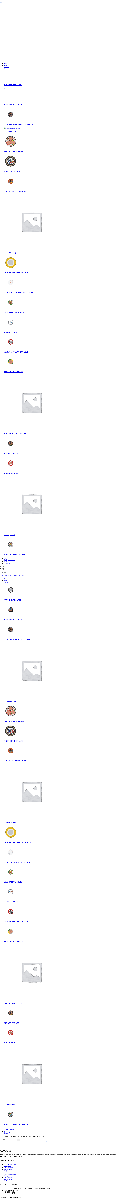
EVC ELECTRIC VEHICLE (15, 151)
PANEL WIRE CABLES (13, 372)
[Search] (18, 1140)
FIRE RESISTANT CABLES (15, 191)
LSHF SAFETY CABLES (14, 312)
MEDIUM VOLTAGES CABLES (16, 352)
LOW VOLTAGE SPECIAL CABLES (18, 292)
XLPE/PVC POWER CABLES (16, 555)
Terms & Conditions (10, 1164)
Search (2, 566)
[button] (0, 1201)
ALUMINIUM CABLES (13, 85)
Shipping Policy (8, 1167)
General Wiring (10, 253)
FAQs (5, 1171)
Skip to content (4, 1)
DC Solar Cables (10, 132)
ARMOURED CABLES (13, 105)
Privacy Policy (8, 1166)
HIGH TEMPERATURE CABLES (17, 273)
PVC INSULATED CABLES (15, 433)
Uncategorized (9, 535)
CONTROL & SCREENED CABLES (18, 124)
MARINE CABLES (11, 332)
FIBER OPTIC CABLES (13, 171)
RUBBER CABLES (11, 453)
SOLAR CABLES (11, 473)
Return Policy (8, 1169)
